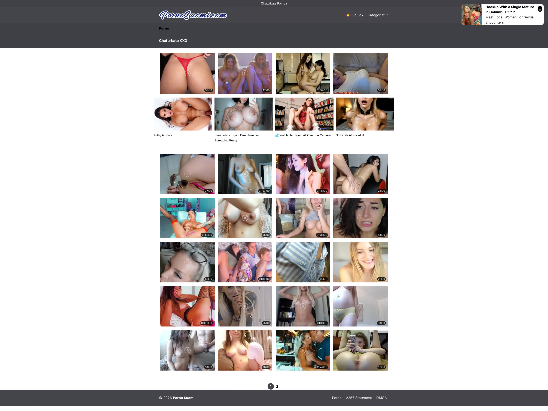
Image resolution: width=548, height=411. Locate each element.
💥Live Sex (354, 15)
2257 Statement (359, 398)
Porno (164, 28)
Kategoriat (376, 15)
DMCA (381, 398)
